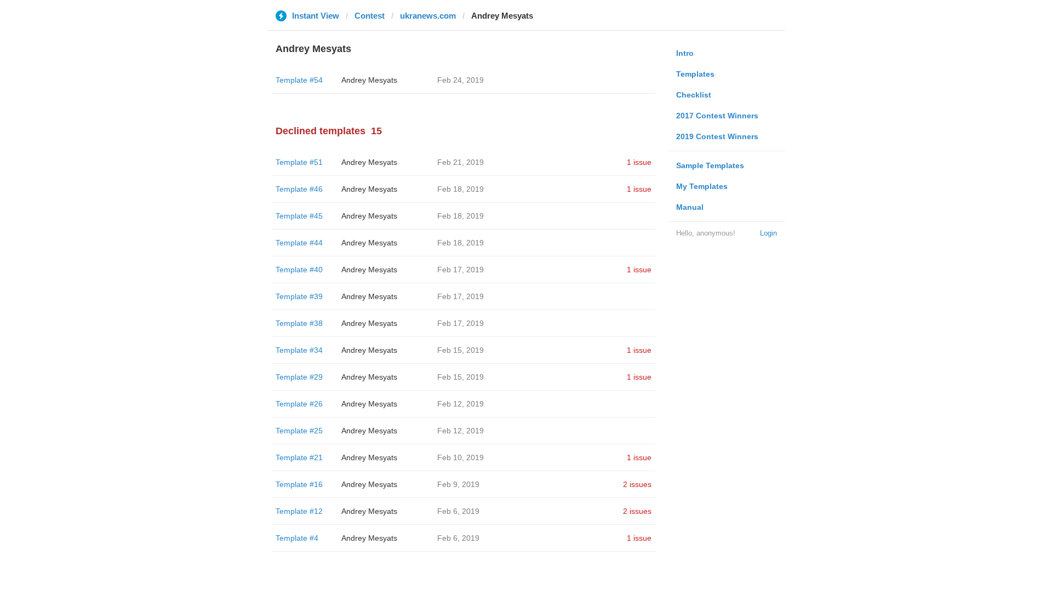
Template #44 (299, 242)
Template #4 (297, 538)
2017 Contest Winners (717, 115)
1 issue (639, 162)
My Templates (702, 186)
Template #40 (299, 269)
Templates (695, 74)
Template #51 (299, 162)
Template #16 (299, 484)
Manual (690, 207)
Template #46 (299, 189)
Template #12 (299, 511)
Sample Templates (710, 165)
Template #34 (299, 350)
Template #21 (299, 457)
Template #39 (299, 296)
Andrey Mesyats (369, 80)
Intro (685, 53)
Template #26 (299, 403)
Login (768, 233)
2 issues (637, 484)
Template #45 (299, 215)
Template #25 (299, 430)
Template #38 (299, 323)
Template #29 (299, 377)
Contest (370, 15)
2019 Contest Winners (717, 136)
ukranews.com (428, 15)
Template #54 (299, 80)
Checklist (693, 94)
